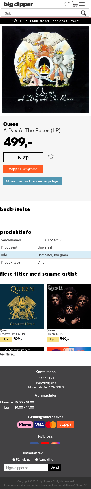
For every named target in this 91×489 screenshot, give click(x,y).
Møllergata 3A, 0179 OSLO (46, 387)
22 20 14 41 (46, 378)
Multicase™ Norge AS (75, 485)
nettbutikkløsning (41, 485)
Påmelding (23, 459)
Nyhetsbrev (33, 453)
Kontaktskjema (46, 382)
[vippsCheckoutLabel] (23, 169)
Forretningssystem (15, 485)
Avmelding (46, 459)
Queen (10, 124)
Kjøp (23, 157)
